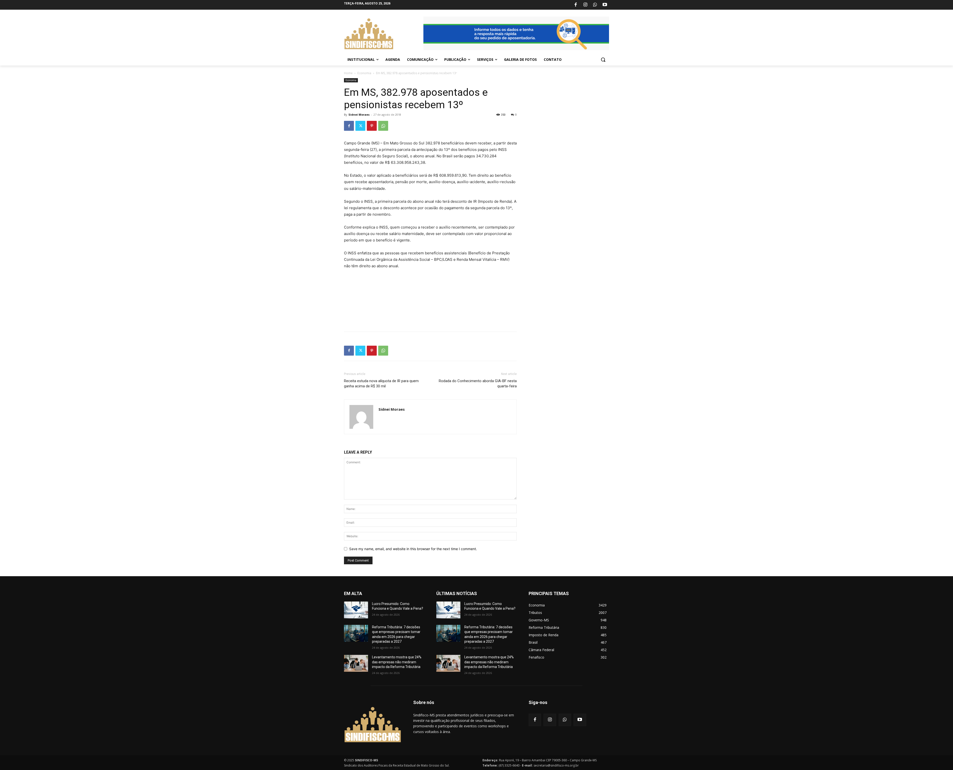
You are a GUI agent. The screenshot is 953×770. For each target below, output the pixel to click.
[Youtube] (605, 5)
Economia (364, 73)
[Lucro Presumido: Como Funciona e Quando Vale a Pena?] (356, 610)
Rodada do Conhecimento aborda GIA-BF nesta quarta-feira (478, 383)
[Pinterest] (372, 126)
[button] (603, 60)
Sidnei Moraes (359, 114)
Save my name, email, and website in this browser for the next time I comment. (413, 549)
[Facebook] (575, 5)
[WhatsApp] (595, 5)
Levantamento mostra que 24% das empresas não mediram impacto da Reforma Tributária (396, 662)
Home (348, 73)
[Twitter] (360, 126)
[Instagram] (585, 5)
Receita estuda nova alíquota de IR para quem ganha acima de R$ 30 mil (381, 383)
